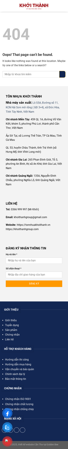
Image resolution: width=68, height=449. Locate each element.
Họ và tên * (11, 254)
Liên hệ (9, 339)
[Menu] (4, 5)
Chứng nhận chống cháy (19, 409)
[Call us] (16, 430)
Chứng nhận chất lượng (19, 404)
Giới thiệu (11, 320)
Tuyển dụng (12, 325)
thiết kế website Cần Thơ (30, 444)
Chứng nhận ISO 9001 (18, 399)
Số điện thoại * (13, 268)
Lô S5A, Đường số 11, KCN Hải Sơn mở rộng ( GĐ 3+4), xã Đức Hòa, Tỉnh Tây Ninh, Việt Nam (33, 107)
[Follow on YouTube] (22, 430)
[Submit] (62, 74)
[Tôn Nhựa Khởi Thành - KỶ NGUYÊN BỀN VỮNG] (34, 6)
